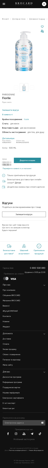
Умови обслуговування (36, 450)
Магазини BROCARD (11, 300)
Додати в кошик (27, 160)
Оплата (6, 344)
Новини (6, 321)
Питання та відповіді (11, 360)
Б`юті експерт (9, 403)
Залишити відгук (24, 214)
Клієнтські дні (8, 408)
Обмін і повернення (11, 354)
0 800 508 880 (37, 267)
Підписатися (42, 422)
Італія (26, 119)
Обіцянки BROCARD (11, 295)
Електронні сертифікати (13, 398)
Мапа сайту (8, 365)
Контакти (7, 316)
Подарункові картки (11, 387)
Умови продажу (9, 349)
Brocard (5, 19)
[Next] (32, 88)
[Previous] (16, 88)
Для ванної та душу (37, 19)
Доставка (7, 339)
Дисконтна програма (12, 377)
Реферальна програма (12, 382)
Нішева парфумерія (11, 393)
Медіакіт (6, 327)
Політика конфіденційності (18, 450)
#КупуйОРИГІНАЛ (10, 311)
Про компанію (9, 290)
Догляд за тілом (18, 19)
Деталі (18, 182)
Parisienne (8, 94)
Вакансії (6, 306)
